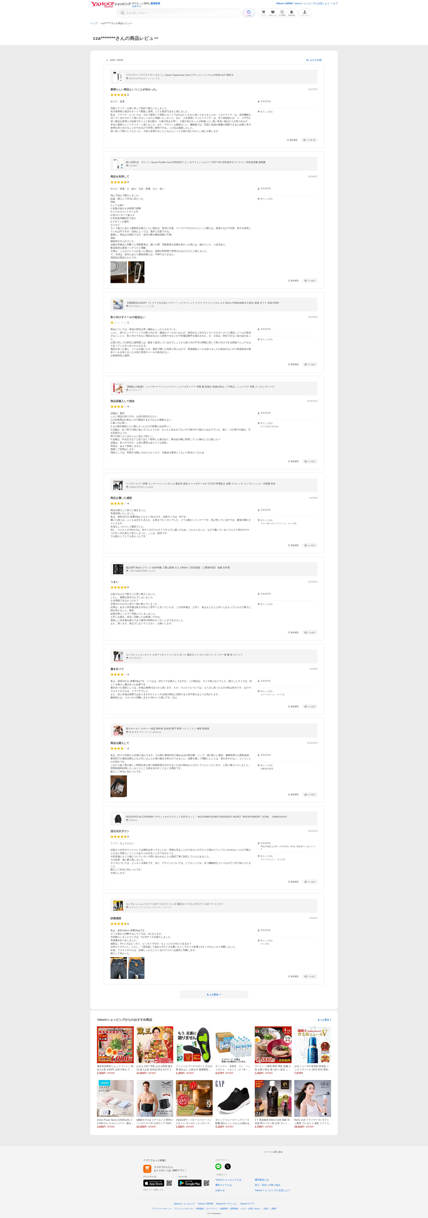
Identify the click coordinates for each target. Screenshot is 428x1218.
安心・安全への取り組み (268, 1185)
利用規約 (200, 1208)
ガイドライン (212, 1208)
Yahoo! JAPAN (284, 3)
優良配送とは (262, 1179)
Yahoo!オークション (226, 1203)
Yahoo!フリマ (247, 1203)
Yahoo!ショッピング (184, 1203)
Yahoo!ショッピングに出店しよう (311, 3)
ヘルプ (334, 3)
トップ (93, 23)
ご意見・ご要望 (269, 1208)
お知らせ (220, 1190)
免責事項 (224, 1208)
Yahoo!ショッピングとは (228, 1179)
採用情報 (234, 1208)
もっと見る (323, 1019)
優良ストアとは (223, 1185)
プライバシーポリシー (162, 1208)
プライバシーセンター (184, 1208)
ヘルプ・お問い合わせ (250, 1208)
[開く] (119, 272)
